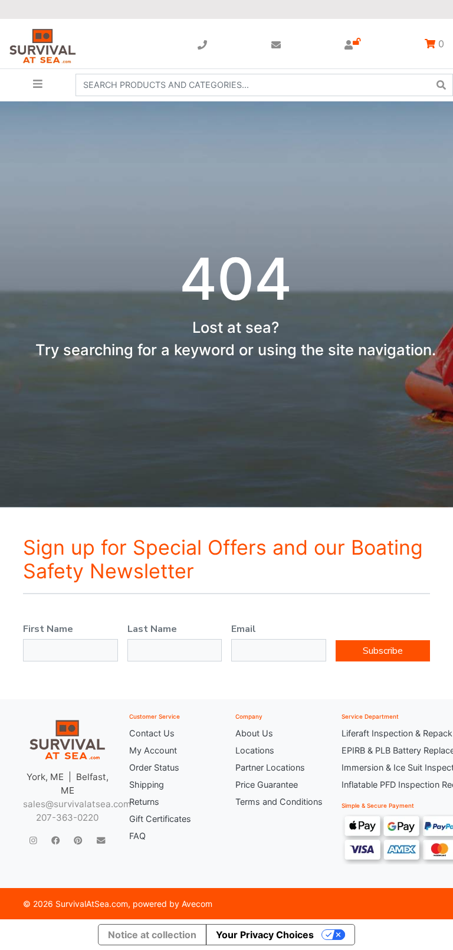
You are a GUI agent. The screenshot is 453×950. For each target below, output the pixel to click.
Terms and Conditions (279, 802)
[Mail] (101, 840)
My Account (153, 750)
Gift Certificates (160, 819)
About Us (254, 733)
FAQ (137, 836)
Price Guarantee (266, 784)
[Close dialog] (388, 27)
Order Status (154, 767)
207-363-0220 (67, 817)
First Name (48, 629)
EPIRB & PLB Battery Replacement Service (386, 750)
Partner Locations (270, 767)
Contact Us (152, 733)
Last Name (152, 629)
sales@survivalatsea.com (77, 804)
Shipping (146, 784)
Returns (144, 802)
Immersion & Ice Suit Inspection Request (386, 767)
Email (243, 629)
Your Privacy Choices (265, 935)
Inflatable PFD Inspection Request (386, 784)
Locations (254, 750)
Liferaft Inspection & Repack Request (386, 733)
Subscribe (383, 650)
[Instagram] (33, 840)
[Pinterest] (78, 840)
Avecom (197, 904)
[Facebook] (55, 840)
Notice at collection (152, 935)
